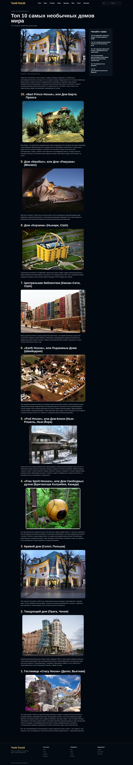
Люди (59, 3)
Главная (13, 11)
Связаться (100, 754)
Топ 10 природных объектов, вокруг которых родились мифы (100, 37)
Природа (66, 3)
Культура (86, 3)
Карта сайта (100, 751)
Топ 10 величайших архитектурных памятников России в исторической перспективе (99, 58)
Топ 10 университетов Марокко (98, 64)
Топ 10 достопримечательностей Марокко (99, 70)
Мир (73, 3)
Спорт (79, 3)
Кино (39, 3)
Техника (52, 3)
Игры (45, 3)
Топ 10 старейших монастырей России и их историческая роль (100, 43)
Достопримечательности (22, 11)
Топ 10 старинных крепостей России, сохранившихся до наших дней (100, 50)
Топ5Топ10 (18, 3)
